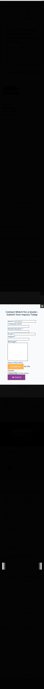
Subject (11, 336)
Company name (15, 323)
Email (10, 334)
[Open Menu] (43, 0)
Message (12, 341)
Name (11, 321)
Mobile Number (15, 329)
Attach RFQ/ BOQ (15, 362)
